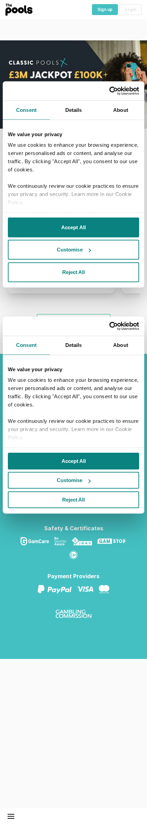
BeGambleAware (63, 541)
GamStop (114, 541)
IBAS (84, 541)
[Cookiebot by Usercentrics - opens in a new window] (109, 326)
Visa (88, 589)
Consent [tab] (26, 345)
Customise (69, 480)
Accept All (74, 461)
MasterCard (107, 589)
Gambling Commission (76, 614)
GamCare (37, 541)
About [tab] (120, 345)
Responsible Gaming (76, 555)
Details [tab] (73, 345)
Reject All (73, 500)
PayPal (57, 589)
